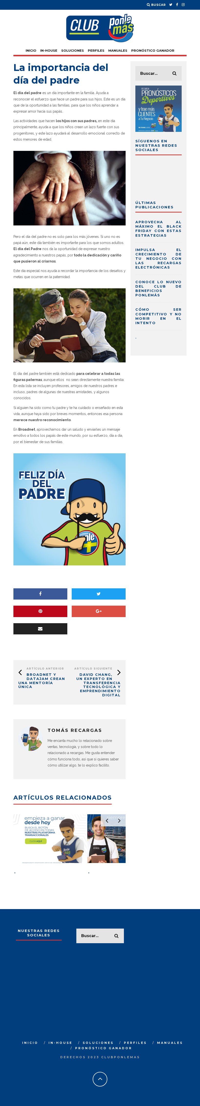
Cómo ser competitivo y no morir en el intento (158, 316)
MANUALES (117, 50)
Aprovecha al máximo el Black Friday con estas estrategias (158, 229)
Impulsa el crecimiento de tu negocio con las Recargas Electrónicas (158, 259)
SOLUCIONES (72, 50)
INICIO (31, 50)
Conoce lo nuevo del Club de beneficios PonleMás (158, 289)
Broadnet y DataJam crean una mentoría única (41, 680)
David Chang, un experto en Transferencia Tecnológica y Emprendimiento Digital (98, 684)
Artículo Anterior (45, 668)
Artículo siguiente (93, 668)
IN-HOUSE (48, 50)
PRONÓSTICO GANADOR (152, 50)
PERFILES (96, 50)
